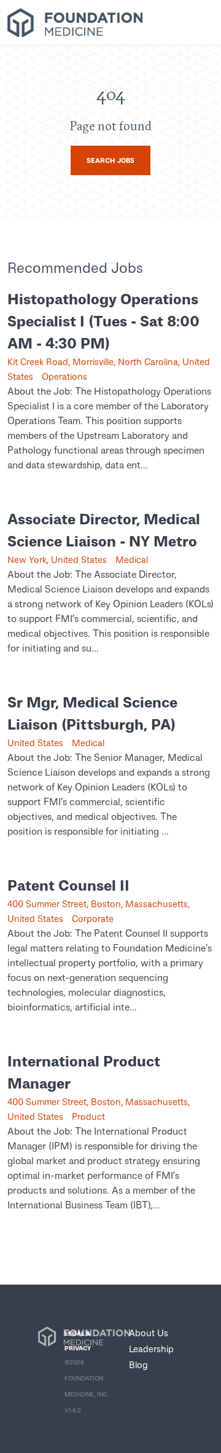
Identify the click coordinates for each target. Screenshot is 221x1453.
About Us (148, 1332)
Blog (138, 1364)
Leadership (151, 1348)
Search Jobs (110, 160)
